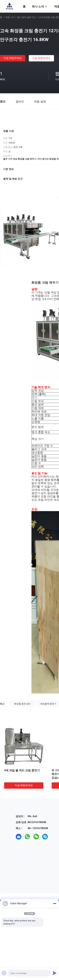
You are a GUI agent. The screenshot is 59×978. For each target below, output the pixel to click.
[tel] (54, 837)
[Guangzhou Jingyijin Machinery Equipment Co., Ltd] (9, 6)
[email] (18, 837)
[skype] (45, 837)
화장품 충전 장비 (22, 703)
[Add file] (4, 972)
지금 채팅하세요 (12, 58)
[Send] (54, 972)
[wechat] (36, 837)
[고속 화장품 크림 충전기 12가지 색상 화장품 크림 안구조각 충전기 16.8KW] (23, 745)
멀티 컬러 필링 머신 (26, 17)
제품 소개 (9, 17)
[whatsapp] (27, 837)
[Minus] (54, 903)
